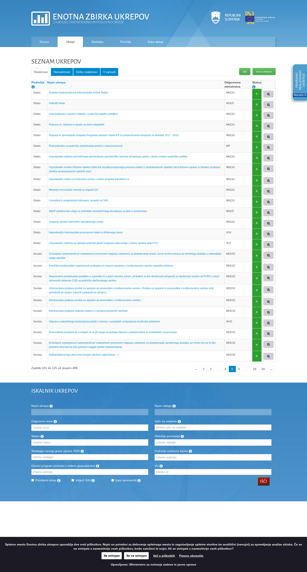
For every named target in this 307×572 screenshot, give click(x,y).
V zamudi (109, 72)
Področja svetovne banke (172, 451)
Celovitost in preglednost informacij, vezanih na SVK (78, 200)
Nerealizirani (62, 72)
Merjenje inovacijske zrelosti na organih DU (73, 189)
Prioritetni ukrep (46, 480)
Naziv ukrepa (56, 82)
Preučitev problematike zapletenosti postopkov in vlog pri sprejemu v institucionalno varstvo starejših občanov (111, 265)
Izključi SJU (83, 480)
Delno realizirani (86, 72)
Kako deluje (155, 41)
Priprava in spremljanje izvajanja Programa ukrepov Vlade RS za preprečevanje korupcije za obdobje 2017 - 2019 (114, 135)
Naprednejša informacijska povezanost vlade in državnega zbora (86, 232)
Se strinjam (112, 555)
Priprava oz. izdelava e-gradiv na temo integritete (76, 124)
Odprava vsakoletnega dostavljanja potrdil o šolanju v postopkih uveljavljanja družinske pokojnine (104, 321)
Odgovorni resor (42, 421)
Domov (44, 41)
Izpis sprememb (126, 480)
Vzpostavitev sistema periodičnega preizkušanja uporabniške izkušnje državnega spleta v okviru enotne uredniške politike (118, 156)
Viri (157, 465)
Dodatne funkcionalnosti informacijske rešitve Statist (78, 92)
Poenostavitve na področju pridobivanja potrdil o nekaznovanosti (85, 145)
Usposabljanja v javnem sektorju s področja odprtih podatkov (83, 113)
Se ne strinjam (136, 555)
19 (254, 369)
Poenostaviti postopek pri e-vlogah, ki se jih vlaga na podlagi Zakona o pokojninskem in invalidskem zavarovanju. (113, 332)
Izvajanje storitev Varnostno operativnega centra (76, 221)
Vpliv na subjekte (166, 421)
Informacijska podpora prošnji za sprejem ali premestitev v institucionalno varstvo (95, 300)
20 (263, 369)
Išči (245, 71)
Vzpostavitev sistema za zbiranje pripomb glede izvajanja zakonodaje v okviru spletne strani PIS (103, 243)
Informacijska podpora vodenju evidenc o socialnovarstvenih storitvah (88, 310)
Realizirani (41, 72)
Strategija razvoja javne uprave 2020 (56, 451)
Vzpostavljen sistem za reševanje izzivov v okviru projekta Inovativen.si (89, 179)
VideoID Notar (57, 103)
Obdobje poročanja (168, 436)
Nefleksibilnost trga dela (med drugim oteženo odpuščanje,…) (84, 354)
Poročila (125, 41)
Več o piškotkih (164, 555)
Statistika (97, 41)
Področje (38, 82)
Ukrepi (70, 41)
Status (36, 436)
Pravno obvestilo (191, 555)
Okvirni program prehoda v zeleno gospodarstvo (63, 465)
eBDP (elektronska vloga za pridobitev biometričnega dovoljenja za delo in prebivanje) (98, 211)
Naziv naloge (164, 405)
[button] (298, 83)
